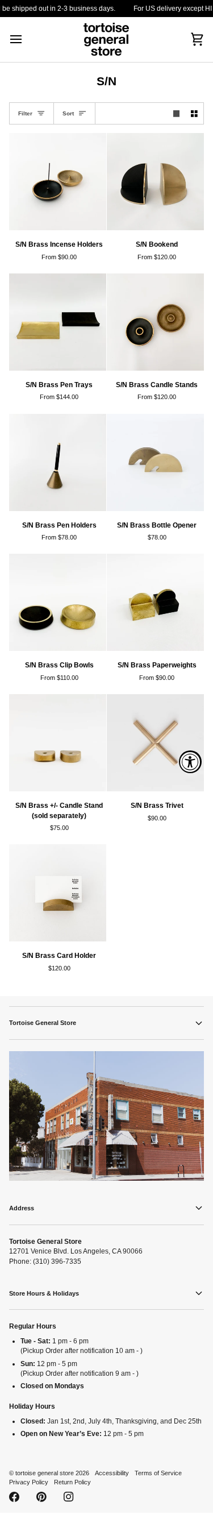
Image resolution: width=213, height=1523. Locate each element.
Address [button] (21, 1208)
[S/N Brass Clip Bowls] (57, 602)
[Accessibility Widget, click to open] (190, 761)
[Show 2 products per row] (194, 113)
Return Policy (72, 1482)
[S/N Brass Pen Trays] (57, 322)
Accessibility (112, 1473)
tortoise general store (44, 1473)
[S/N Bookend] (155, 181)
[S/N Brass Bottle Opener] (155, 462)
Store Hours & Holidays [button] (44, 1293)
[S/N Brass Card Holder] (57, 892)
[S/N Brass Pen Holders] (57, 462)
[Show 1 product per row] (177, 113)
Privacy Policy (28, 1482)
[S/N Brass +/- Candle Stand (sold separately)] (57, 742)
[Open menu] (26, 39)
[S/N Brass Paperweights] (155, 602)
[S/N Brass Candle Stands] (155, 322)
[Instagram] (69, 1497)
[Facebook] (14, 1497)
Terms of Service (158, 1473)
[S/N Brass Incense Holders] (57, 181)
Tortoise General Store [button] (42, 1022)
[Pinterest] (41, 1497)
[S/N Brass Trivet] (155, 742)
